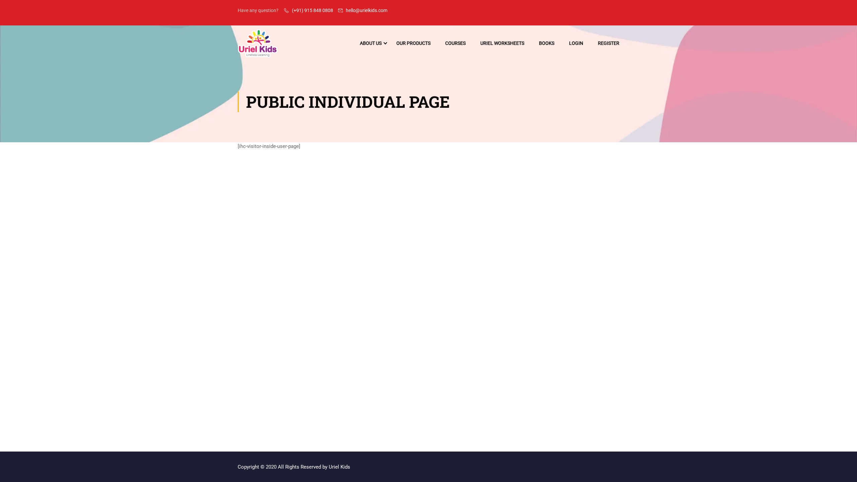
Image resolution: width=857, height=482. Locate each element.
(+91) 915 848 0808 (312, 10)
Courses (455, 43)
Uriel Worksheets (502, 43)
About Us (371, 43)
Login (576, 43)
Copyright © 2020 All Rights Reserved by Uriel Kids (294, 467)
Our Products (413, 43)
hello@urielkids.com (366, 10)
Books (546, 43)
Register (608, 43)
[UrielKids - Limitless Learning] (258, 43)
